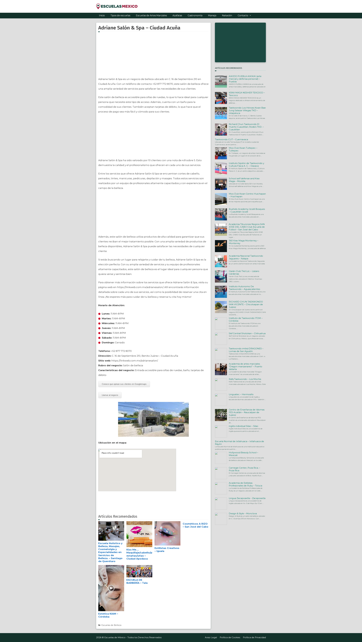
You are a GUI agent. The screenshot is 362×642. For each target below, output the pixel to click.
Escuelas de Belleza (111, 625)
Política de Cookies (230, 637)
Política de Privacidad (254, 637)
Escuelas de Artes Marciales (151, 15)
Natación (227, 15)
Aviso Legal (211, 637)
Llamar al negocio (110, 395)
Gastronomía (195, 15)
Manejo (212, 15)
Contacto (243, 15)
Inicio (102, 15)
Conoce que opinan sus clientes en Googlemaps (124, 384)
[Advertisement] (153, 56)
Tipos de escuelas (120, 15)
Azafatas (177, 15)
